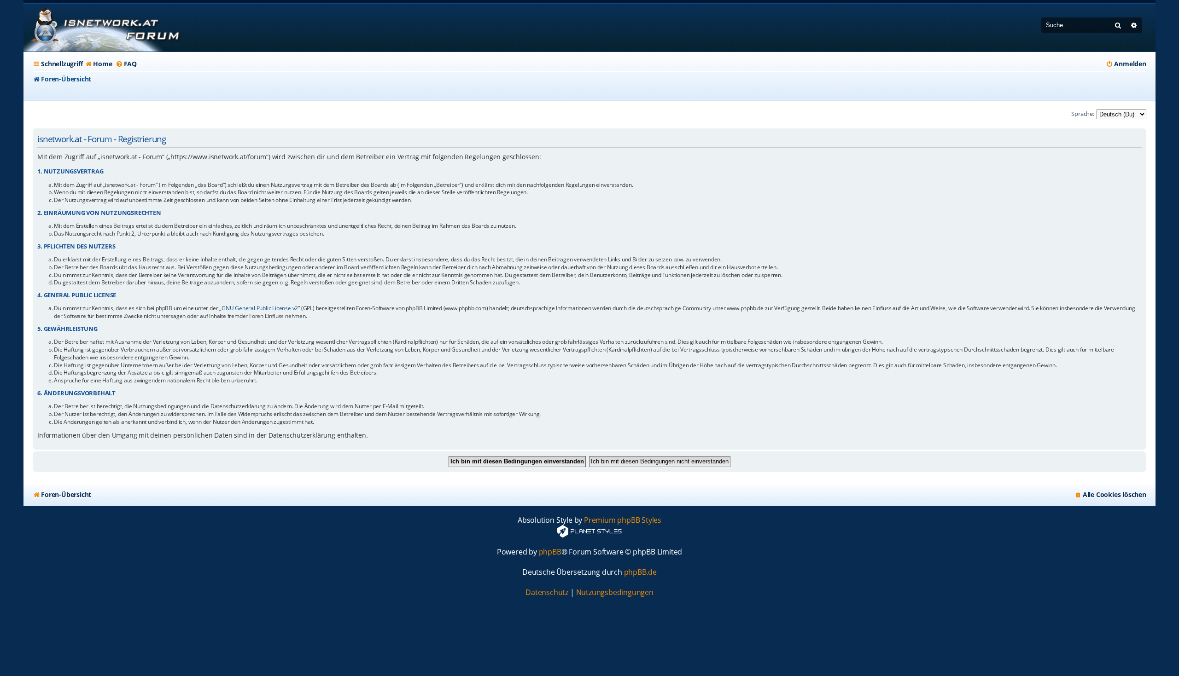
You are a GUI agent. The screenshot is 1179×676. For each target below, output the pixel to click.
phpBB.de (640, 572)
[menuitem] (98, 64)
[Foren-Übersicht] (104, 28)
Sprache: (1082, 114)
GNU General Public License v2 (260, 308)
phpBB (550, 552)
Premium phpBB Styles (622, 520)
